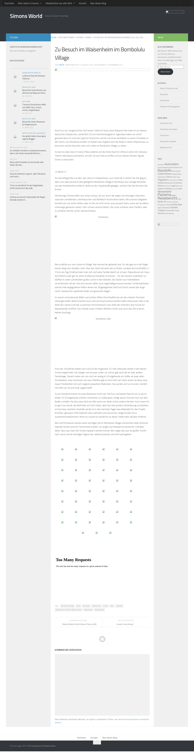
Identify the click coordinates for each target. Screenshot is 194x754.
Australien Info (166, 123)
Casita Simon (164, 174)
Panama (164, 194)
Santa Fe (162, 201)
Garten (180, 180)
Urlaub (176, 210)
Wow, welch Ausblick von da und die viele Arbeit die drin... (27, 163)
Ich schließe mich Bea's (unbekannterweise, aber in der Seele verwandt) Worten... (28, 152)
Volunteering (169, 213)
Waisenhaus (88, 609)
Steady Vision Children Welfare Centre (69, 609)
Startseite (9, 3)
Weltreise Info (166, 147)
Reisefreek (164, 100)
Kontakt (82, 3)
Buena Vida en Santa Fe (31, 72)
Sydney (160, 207)
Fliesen (174, 177)
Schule (105, 606)
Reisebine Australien (168, 129)
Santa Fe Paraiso (172, 202)
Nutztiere (26, 101)
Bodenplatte (176, 171)
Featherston (161, 177)
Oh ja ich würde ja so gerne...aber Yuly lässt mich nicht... (28, 175)
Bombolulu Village (67, 606)
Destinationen (66, 37)
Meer (180, 188)
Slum (112, 606)
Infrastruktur (177, 182)
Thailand (161, 210)
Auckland (161, 164)
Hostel (161, 182)
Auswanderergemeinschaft (165, 167)
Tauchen (174, 207)
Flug (178, 177)
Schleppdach (162, 205)
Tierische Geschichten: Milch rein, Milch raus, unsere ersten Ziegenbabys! (34, 107)
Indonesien (168, 182)
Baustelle (164, 170)
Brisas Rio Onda (29, 87)
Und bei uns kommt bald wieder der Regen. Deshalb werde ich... (28, 198)
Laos (181, 186)
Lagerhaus (175, 185)
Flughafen (163, 179)
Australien (171, 164)
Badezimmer (178, 167)
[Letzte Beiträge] (19, 66)
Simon (61, 64)
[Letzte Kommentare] (37, 66)
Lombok (175, 189)
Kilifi (164, 186)
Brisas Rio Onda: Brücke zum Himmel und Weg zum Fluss (34, 91)
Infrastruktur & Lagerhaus (33, 133)
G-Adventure (172, 180)
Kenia (88, 37)
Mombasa (86, 606)
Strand (169, 204)
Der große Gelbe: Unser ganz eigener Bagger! (34, 137)
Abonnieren (165, 71)
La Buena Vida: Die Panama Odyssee (33, 77)
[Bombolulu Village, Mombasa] (68, 453)
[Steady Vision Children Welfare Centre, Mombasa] (122, 505)
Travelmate (169, 210)
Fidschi (169, 176)
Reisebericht (96, 606)
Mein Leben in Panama (28, 3)
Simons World (26, 16)
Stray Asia (164, 135)
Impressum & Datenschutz (44, 745)
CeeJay (174, 174)
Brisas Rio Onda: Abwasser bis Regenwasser (33, 123)
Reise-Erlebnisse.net (169, 88)
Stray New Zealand (168, 141)
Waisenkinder (99, 609)
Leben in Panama (165, 188)
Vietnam (161, 213)
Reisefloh (164, 94)
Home (53, 37)
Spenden (119, 606)
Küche (168, 186)
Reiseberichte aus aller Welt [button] (59, 3)
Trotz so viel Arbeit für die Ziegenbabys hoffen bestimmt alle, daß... (26, 187)
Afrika (80, 37)
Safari (179, 199)
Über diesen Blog (98, 3)
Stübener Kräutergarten (170, 106)
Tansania (165, 207)
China (179, 174)
